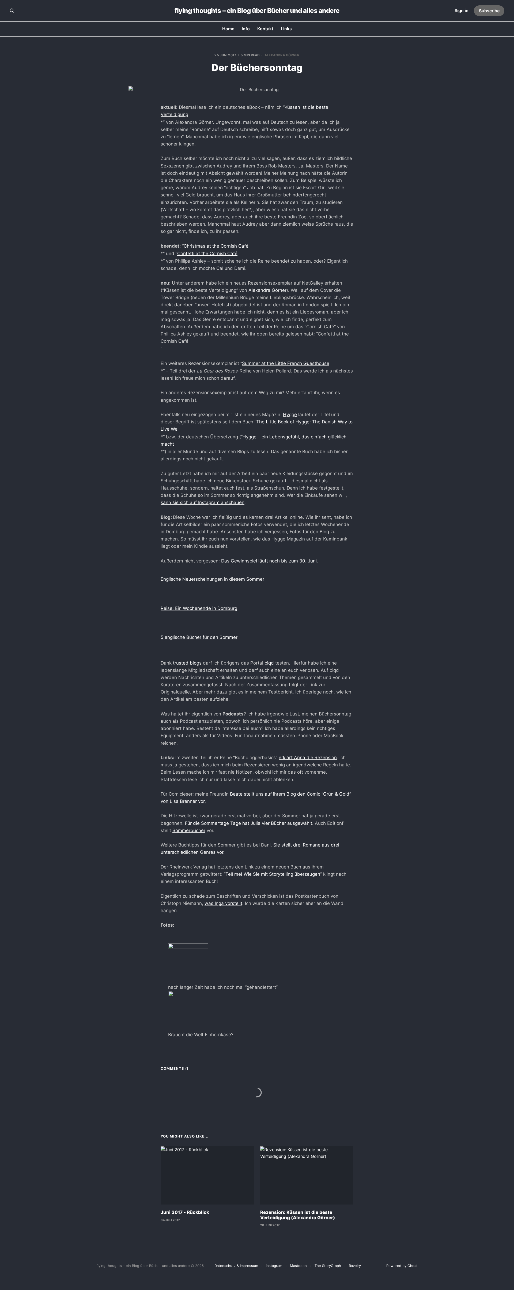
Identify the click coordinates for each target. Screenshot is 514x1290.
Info (246, 28)
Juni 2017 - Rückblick (185, 1212)
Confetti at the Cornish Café (207, 253)
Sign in (461, 10)
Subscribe (489, 10)
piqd (269, 663)
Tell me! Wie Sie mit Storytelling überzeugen (272, 874)
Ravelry (355, 1265)
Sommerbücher (188, 830)
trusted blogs (187, 663)
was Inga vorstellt (223, 903)
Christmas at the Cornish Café (216, 246)
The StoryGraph (328, 1265)
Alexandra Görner (282, 55)
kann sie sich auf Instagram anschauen (202, 502)
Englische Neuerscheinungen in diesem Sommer (212, 579)
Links (286, 28)
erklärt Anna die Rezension (308, 757)
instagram (274, 1265)
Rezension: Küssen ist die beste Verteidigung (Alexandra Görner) (297, 1215)
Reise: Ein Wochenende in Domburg (199, 608)
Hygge (290, 414)
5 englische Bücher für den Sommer (199, 637)
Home (228, 28)
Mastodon (298, 1265)
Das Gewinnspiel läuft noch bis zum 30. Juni (269, 561)
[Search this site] (12, 11)
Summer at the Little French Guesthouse (285, 363)
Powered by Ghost (402, 1265)
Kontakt (265, 28)
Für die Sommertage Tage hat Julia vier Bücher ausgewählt (248, 823)
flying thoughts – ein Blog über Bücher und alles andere (257, 11)
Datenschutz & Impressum (236, 1265)
